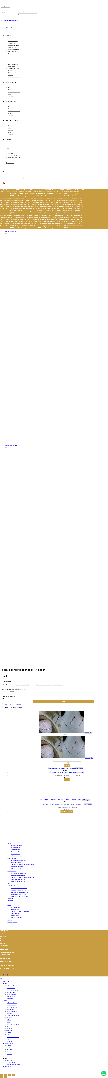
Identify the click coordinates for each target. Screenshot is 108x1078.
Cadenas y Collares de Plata (20, 911)
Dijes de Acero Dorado (18, 879)
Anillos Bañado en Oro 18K (19, 888)
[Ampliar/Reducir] (2, 1075)
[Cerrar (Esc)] (13, 1075)
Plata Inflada (15, 915)
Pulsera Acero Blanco (17, 869)
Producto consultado (8, 696)
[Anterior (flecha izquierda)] (2, 1077)
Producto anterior (11, 231)
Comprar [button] (67, 765)
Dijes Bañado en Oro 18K (18, 894)
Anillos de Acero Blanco (18, 860)
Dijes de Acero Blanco (17, 867)
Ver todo (3, 936)
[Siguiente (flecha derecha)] (5, 1077)
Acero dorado (40, 685)
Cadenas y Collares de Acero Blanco (22, 864)
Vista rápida (88, 733)
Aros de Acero (15, 850)
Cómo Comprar (12, 1062)
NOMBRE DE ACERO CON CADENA (67, 807)
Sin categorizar (12, 922)
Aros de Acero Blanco (17, 862)
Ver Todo (6, 981)
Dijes (8, 1026)
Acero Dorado (25, 685)
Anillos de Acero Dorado (18, 873)
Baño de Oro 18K (8, 1043)
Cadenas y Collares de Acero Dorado (22, 877)
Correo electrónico (8, 689)
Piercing (10, 903)
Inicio (2, 934)
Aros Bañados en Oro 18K (18, 890)
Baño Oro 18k (12, 886)
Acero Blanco (12, 858)
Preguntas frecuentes (7, 952)
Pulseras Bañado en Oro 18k (19, 896)
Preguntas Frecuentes (13, 1064)
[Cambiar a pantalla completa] (5, 1075)
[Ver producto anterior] (5, 231)
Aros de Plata (15, 909)
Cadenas (48, 685)
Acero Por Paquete (16, 845)
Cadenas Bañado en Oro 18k (20, 892)
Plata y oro (10, 998)
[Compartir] (9, 1075)
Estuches (10, 898)
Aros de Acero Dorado (18, 875)
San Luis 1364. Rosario (7, 969)
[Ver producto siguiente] (17, 445)
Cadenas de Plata (12, 990)
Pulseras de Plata (16, 918)
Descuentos (4, 945)
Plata (9, 905)
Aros (9, 884)
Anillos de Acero (16, 847)
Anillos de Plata (15, 907)
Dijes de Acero (15, 854)
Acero (18, 685)
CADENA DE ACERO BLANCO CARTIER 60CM (67, 775)
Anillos (9, 1020)
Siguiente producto (11, 445)
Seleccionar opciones (66, 811)
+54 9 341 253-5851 (6, 961)
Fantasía (10, 901)
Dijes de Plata (15, 913)
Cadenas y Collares (13, 1024)
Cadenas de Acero (12, 1007)
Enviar (63, 701)
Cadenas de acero (57, 685)
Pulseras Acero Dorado (18, 881)
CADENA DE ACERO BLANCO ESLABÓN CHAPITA (67, 761)
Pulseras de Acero (16, 856)
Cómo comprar (5, 954)
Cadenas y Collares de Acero (20, 852)
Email (3, 698)
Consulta (5, 694)
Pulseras (9, 1028)
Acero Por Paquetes (13, 1016)
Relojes (10, 920)
